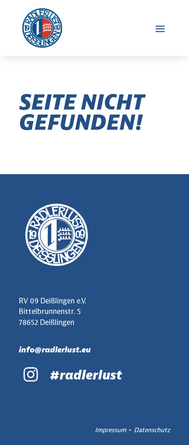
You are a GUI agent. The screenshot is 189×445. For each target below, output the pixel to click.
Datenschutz (152, 430)
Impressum (110, 430)
